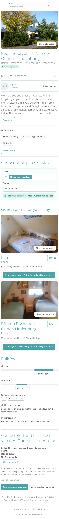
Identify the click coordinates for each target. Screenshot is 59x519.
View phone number (10, 480)
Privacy (17, 509)
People (6, 183)
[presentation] (29, 177)
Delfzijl (4, 63)
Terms (27, 509)
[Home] (2, 497)
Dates (5, 171)
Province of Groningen (22, 63)
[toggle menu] (54, 4)
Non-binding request (10, 67)
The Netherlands (45, 63)
